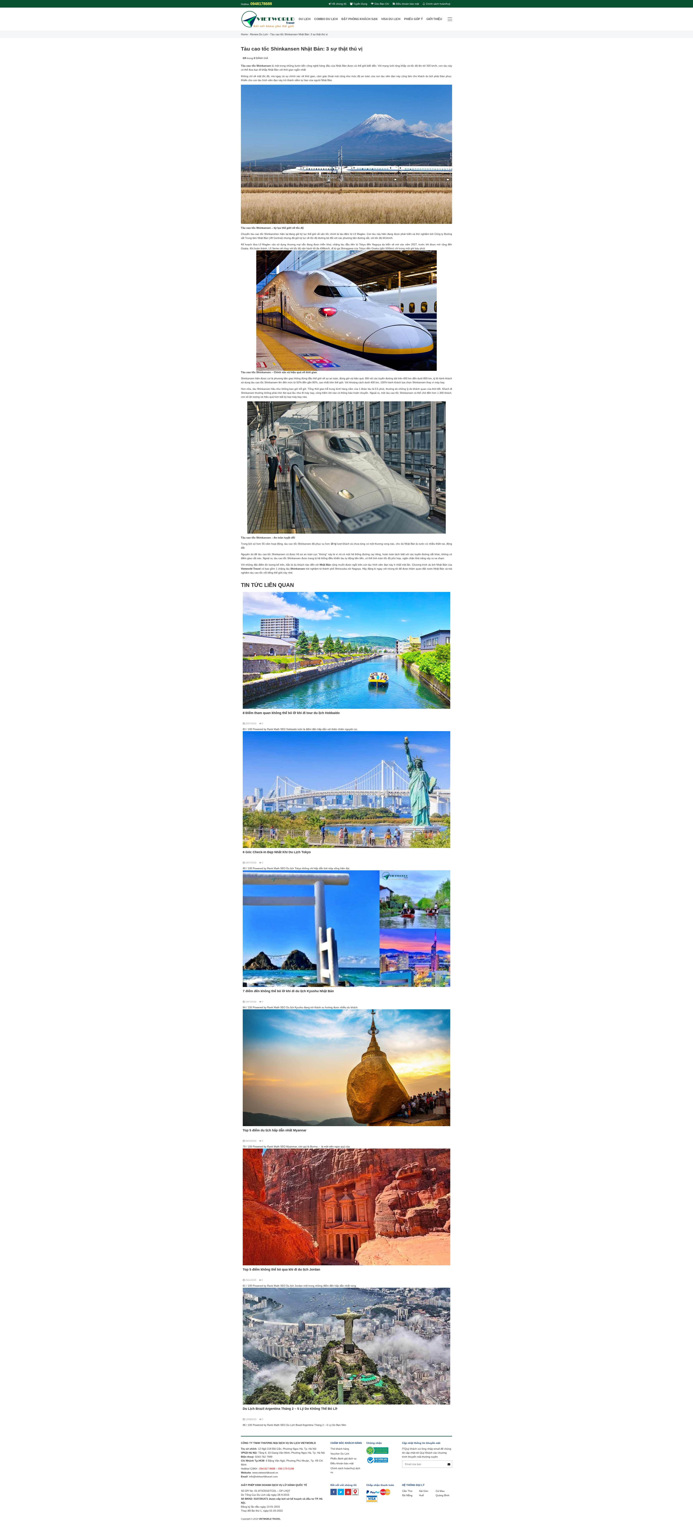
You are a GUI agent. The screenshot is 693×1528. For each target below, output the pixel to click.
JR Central (276, 237)
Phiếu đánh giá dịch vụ (343, 688)
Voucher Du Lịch (339, 683)
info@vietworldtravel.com (263, 706)
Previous (243, 624)
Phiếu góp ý (413, 19)
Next (449, 624)
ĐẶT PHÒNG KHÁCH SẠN (359, 19)
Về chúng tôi (338, 3)
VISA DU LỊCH (390, 19)
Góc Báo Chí (381, 3)
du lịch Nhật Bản (437, 564)
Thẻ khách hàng (339, 678)
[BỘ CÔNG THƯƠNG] (377, 689)
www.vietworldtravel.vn (265, 702)
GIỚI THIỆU (434, 19)
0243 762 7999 (263, 686)
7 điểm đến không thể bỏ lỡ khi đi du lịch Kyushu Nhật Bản (415, 637)
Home (244, 34)
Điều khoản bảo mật (407, 3)
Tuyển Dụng (360, 3)
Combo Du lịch (326, 19)
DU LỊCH (305, 19)
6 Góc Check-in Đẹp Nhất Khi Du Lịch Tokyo (347, 634)
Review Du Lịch (259, 34)
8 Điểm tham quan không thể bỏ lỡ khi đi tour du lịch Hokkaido (272, 637)
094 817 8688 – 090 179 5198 (277, 698)
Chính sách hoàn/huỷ (437, 3)
